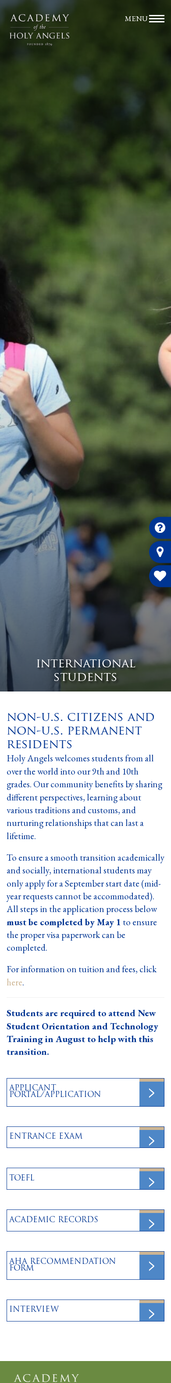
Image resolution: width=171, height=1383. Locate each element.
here (14, 982)
